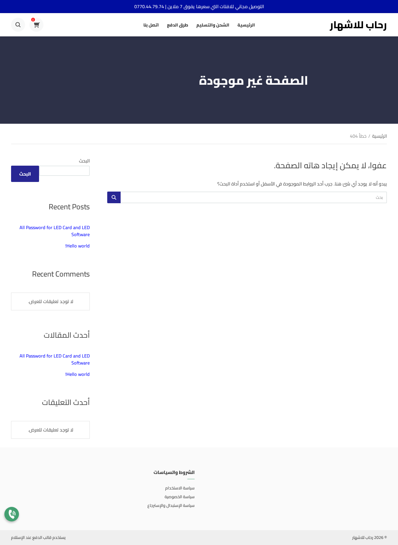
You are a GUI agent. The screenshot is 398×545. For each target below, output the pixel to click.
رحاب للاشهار (358, 24)
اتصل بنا (151, 25)
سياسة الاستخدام (180, 488)
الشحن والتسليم (212, 25)
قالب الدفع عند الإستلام (31, 537)
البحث (84, 160)
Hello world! (77, 245)
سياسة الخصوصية (180, 496)
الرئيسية (246, 25)
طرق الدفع (177, 25)
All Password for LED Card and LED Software (55, 231)
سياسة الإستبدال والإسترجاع (171, 505)
